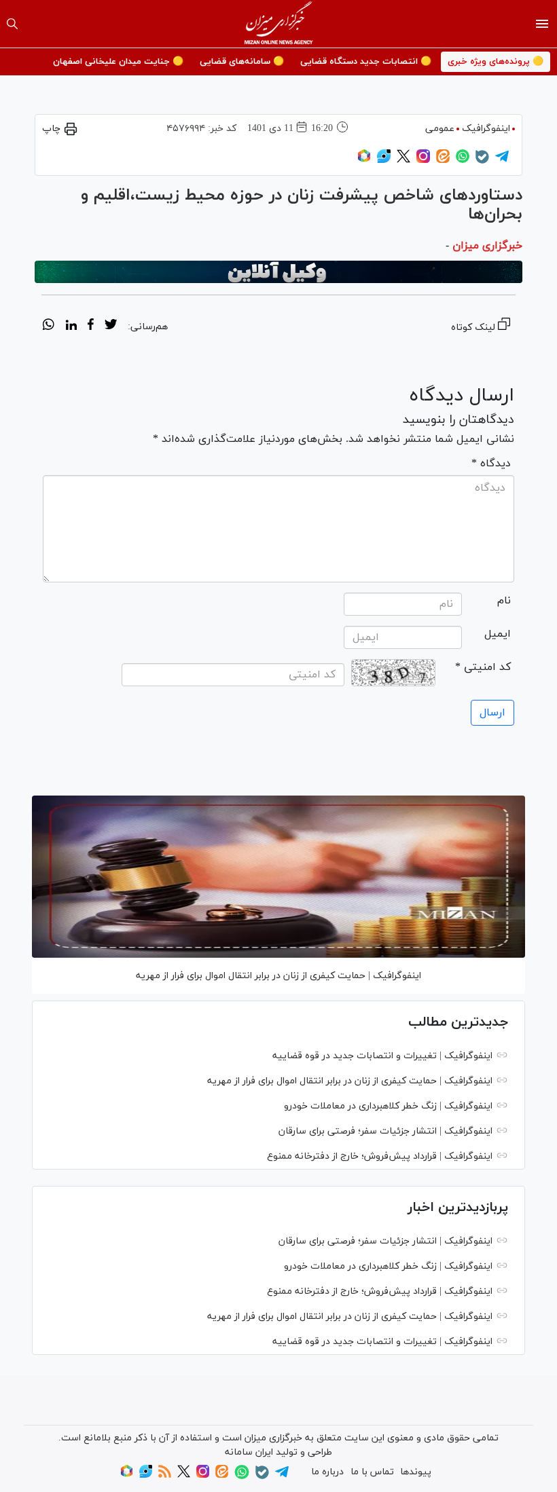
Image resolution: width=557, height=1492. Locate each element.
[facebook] (91, 326)
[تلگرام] (502, 160)
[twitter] (111, 326)
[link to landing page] (279, 24)
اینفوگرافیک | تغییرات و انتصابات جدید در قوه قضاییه (382, 1055)
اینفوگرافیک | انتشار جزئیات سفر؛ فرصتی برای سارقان (385, 1131)
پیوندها (415, 1472)
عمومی (439, 128)
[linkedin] (71, 326)
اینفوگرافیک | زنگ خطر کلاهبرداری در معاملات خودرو (388, 1106)
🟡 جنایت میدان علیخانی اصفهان (118, 62)
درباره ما (327, 1472)
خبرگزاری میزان (487, 245)
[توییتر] (403, 160)
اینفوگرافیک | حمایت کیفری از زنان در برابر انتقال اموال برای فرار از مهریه (278, 975)
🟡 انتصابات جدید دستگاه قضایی (365, 62)
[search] (12, 23)
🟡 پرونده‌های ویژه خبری (495, 62)
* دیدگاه (491, 463)
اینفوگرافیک (486, 128)
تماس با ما (372, 1472)
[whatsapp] (48, 326)
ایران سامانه (249, 1452)
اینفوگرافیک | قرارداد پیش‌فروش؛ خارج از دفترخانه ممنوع (379, 1156)
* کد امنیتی (483, 667)
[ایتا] (443, 160)
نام (504, 600)
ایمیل (497, 634)
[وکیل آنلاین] (278, 272)
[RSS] (164, 1475)
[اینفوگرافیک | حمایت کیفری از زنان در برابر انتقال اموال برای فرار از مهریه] (278, 877)
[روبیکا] (364, 160)
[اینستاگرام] (423, 160)
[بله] (482, 161)
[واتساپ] (462, 160)
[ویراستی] (384, 160)
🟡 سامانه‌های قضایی (242, 62)
